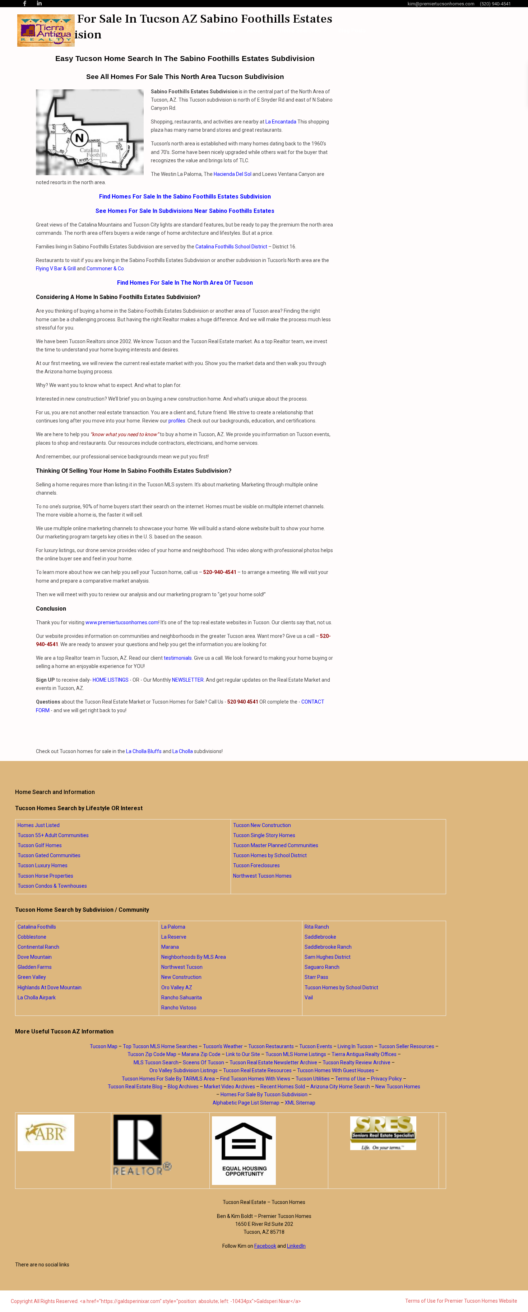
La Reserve (173, 937)
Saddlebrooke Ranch (328, 947)
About (254, 30)
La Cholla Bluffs (144, 751)
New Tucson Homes (397, 1086)
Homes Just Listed (39, 825)
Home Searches (300, 30)
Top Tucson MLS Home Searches (160, 1046)
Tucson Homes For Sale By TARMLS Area (168, 1079)
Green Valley (32, 977)
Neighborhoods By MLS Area (193, 957)
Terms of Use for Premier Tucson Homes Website (461, 1301)
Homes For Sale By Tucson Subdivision (264, 1094)
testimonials (178, 658)
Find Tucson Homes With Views (255, 1079)
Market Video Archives (229, 1086)
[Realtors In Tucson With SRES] (383, 1133)
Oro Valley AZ (176, 987)
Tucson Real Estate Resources (257, 1070)
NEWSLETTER (188, 680)
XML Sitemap (300, 1103)
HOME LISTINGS (111, 680)
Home (227, 30)
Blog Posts (352, 30)
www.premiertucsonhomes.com (121, 622)
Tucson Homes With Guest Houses (335, 1070)
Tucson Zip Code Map (152, 1054)
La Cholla (182, 751)
